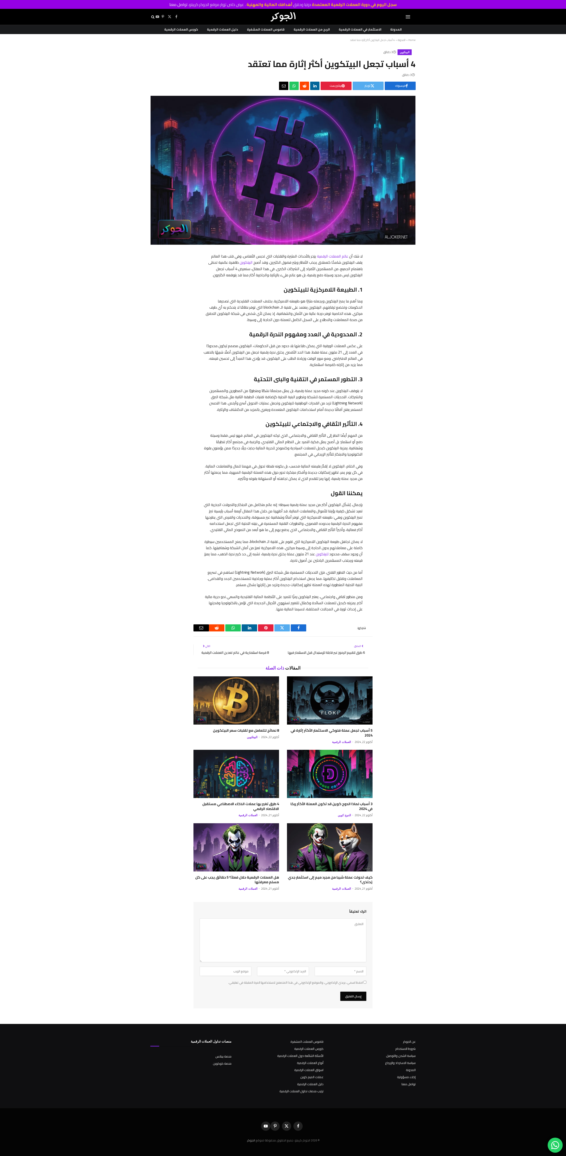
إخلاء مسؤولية (406, 1077)
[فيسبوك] (367, 269)
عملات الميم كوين (311, 1077)
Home (412, 39)
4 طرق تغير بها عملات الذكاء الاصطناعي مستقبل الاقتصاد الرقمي (240, 806)
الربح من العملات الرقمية (312, 29)
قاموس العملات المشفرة (266, 29)
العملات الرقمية (341, 742)
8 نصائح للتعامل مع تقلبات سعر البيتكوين (246, 730)
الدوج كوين (344, 815)
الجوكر (251, 1140)
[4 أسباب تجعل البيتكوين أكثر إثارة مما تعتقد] (283, 243)
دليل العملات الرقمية (222, 29)
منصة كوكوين (222, 1063)
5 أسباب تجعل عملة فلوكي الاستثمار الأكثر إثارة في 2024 (332, 733)
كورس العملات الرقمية (181, 29)
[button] (408, 17)
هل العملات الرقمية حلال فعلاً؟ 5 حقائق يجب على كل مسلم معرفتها (237, 880)
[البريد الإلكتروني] (367, 326)
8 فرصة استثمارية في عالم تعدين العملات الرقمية (235, 652)
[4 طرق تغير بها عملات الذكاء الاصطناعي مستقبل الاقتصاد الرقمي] (236, 774)
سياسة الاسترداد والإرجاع (400, 1063)
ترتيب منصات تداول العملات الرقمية (301, 1091)
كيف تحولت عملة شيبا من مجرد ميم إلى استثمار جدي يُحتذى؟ (330, 880)
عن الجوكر (409, 1041)
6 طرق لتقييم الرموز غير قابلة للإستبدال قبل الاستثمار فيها (326, 652)
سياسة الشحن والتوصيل (401, 1056)
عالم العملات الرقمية (332, 256)
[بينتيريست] (367, 292)
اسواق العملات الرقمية (308, 1070)
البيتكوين (404, 52)
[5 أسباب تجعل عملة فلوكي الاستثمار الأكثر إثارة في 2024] (330, 700)
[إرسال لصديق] (283, 86)
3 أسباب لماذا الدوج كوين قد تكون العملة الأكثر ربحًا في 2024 (332, 806)
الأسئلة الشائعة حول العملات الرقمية (300, 1056)
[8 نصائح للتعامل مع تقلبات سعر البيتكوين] (236, 700)
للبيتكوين (322, 553)
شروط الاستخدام (405, 1049)
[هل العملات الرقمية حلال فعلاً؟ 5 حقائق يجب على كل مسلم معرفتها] (236, 847)
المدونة (396, 29)
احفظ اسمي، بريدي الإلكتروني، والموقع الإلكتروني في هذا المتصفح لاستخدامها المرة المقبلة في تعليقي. (295, 982)
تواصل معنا (178, 4)
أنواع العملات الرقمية (310, 1063)
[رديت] (304, 86)
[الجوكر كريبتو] (283, 17)
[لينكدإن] (314, 86)
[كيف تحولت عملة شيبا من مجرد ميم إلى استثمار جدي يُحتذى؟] (330, 847)
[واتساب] (294, 86)
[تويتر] (367, 280)
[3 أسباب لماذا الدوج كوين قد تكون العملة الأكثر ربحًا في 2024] (330, 774)
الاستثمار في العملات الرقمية (360, 29)
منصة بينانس (223, 1056)
